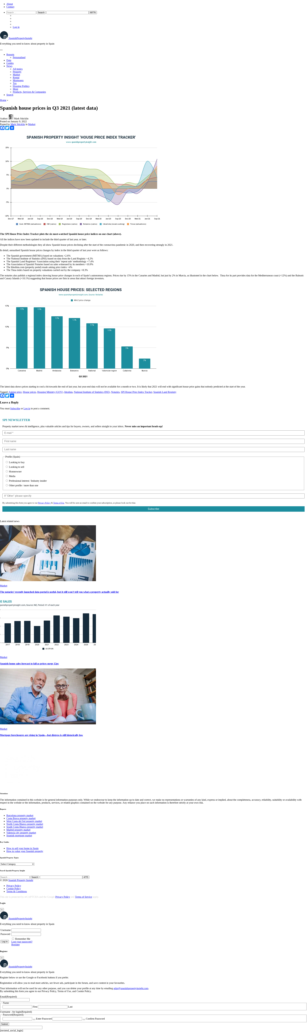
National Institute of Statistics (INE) (92, 392)
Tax (15, 83)
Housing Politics (21, 86)
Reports (10, 54)
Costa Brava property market (20, 818)
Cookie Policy (13, 888)
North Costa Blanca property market (24, 824)
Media (11, 476)
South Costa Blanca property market (24, 827)
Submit (4, 1024)
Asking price (15, 392)
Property (17, 71)
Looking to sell (16, 467)
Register (15, 944)
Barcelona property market (19, 815)
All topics (18, 69)
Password (5, 934)
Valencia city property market (21, 832)
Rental (16, 77)
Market (16, 74)
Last (70, 1006)
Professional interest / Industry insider (27, 480)
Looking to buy (16, 462)
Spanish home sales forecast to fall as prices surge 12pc (29, 663)
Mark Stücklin (18, 124)
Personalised (19, 57)
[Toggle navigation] (1, 49)
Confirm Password (95, 1018)
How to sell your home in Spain (22, 848)
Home (3, 100)
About (9, 4)
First (35, 1006)
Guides (10, 63)
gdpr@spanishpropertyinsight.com (131, 988)
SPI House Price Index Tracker (136, 392)
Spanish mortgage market (19, 835)
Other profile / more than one (23, 485)
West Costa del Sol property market (24, 821)
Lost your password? (21, 941)
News (9, 66)
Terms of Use (58, 503)
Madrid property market (18, 829)
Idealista (68, 392)
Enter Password (44, 1018)
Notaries (115, 392)
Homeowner (15, 471)
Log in (16, 27)
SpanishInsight (20, 38)
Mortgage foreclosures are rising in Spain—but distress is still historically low (41, 735)
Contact (10, 6)
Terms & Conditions (16, 891)
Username (5, 930)
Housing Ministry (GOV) (50, 392)
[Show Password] (34, 1019)
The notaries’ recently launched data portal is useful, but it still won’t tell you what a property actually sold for (59, 592)
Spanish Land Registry (164, 392)
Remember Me (22, 938)
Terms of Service (83, 896)
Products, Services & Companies (29, 92)
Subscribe (15, 408)
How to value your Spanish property (24, 851)
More (15, 89)
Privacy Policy (44, 503)
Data (8, 60)
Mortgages (18, 80)
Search (9, 94)
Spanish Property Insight (20, 880)
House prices (29, 392)
